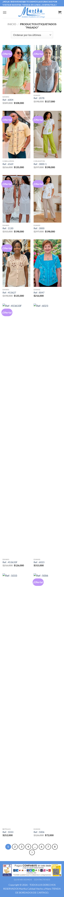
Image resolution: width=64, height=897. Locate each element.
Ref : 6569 (8, 164)
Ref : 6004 (8, 99)
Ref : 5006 (39, 832)
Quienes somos (23, 879)
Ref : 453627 (9, 292)
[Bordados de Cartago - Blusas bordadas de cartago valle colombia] (32, 12)
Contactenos (42, 879)
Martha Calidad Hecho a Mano (35, 888)
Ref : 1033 (8, 832)
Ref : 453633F (10, 562)
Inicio (12, 24)
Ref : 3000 (39, 228)
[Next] (32, 852)
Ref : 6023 (39, 562)
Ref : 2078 (39, 98)
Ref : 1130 (8, 228)
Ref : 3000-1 (40, 164)
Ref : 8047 (39, 292)
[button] (5, 12)
